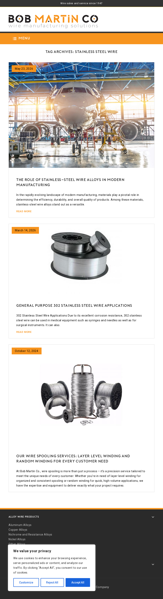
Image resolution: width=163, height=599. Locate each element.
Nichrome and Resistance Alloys (30, 534)
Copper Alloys (18, 529)
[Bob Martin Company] (53, 21)
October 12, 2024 (26, 351)
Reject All (52, 582)
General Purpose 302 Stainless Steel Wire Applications (74, 306)
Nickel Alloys (17, 539)
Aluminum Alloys (20, 525)
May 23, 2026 (24, 68)
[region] (51, 567)
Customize (26, 582)
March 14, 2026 (25, 230)
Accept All (77, 582)
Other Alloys (17, 544)
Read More (23, 211)
